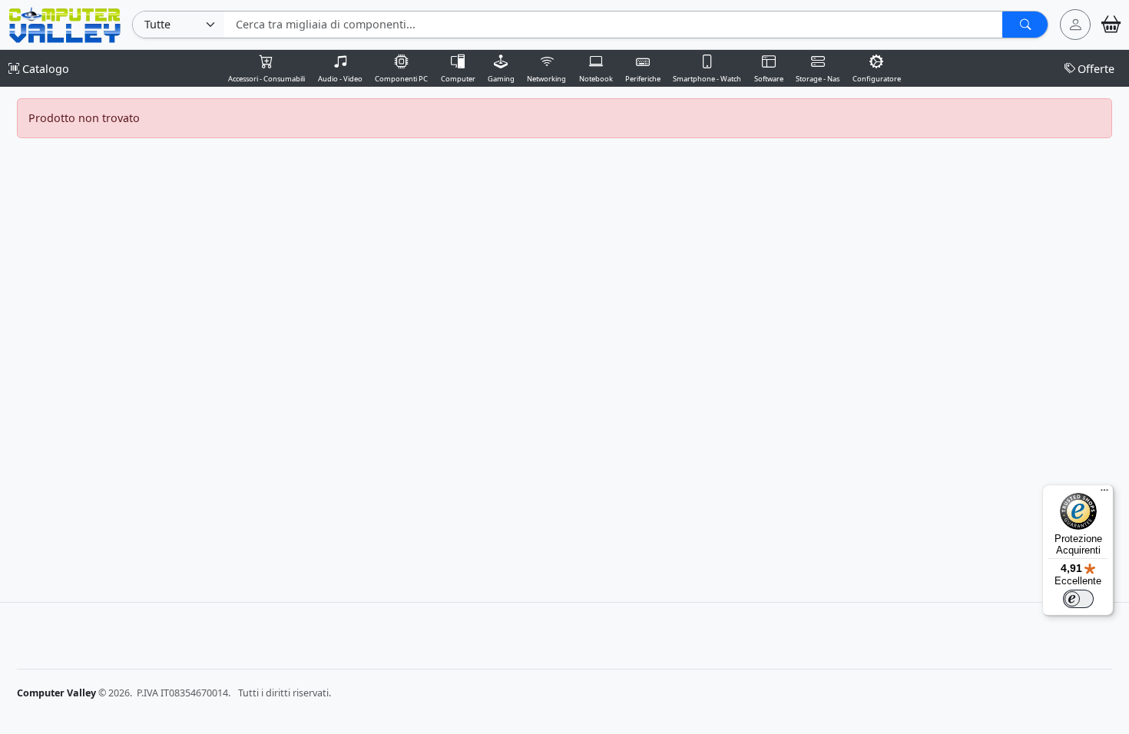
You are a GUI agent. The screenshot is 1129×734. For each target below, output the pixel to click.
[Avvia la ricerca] (1025, 25)
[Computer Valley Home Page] (64, 23)
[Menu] (1104, 493)
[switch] (1078, 599)
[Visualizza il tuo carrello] (1111, 24)
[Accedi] (1075, 24)
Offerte (1096, 68)
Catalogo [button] (44, 68)
